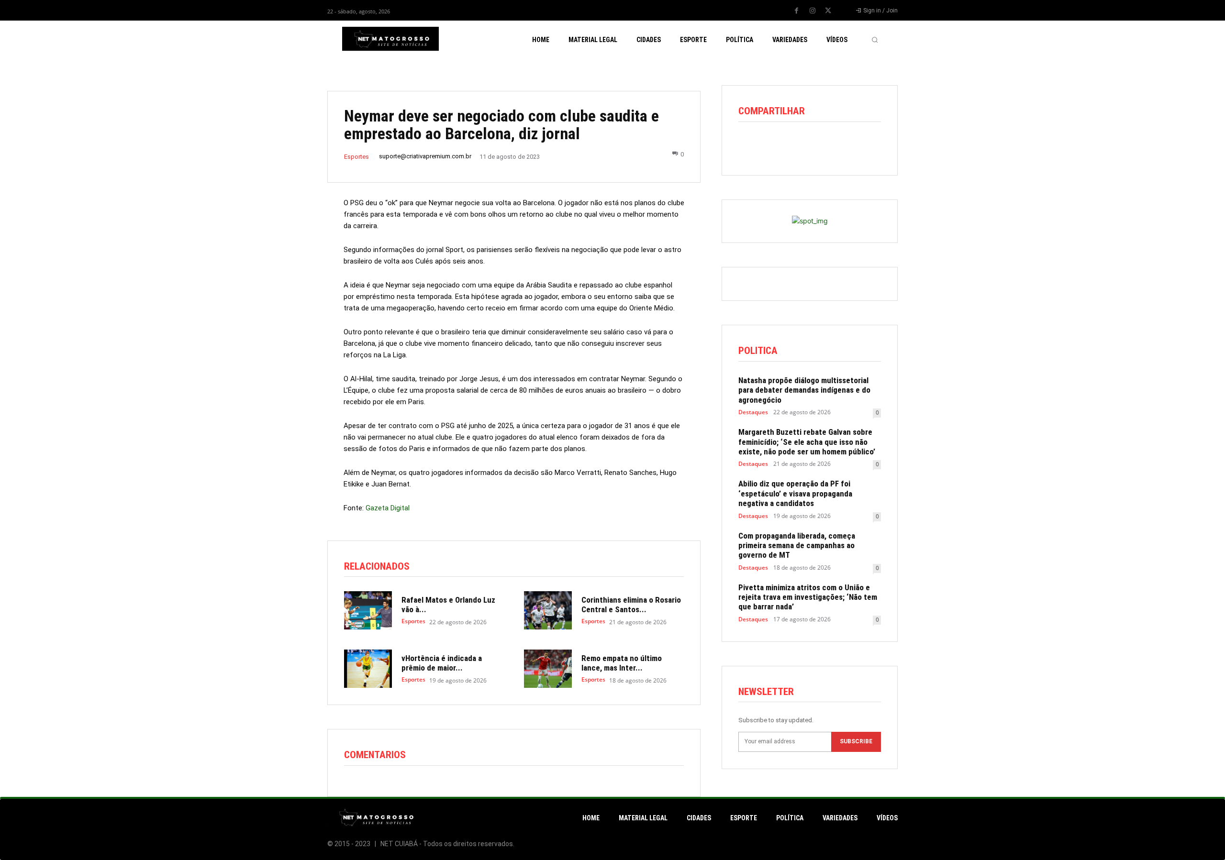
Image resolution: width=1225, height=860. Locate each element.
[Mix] (836, 145)
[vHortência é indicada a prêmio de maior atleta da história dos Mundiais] (368, 669)
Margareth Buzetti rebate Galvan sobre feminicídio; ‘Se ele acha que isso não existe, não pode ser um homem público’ (806, 441)
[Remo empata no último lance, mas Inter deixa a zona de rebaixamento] (548, 669)
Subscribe (856, 741)
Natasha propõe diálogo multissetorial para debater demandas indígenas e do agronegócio (804, 390)
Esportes (356, 157)
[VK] (858, 145)
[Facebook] (796, 11)
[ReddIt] (792, 145)
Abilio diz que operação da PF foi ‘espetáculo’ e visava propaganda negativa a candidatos (795, 493)
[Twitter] (828, 11)
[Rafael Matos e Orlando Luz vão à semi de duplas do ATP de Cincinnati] (368, 610)
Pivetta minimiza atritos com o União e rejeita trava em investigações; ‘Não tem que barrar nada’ (807, 597)
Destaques (753, 412)
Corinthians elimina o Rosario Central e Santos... (631, 604)
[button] (875, 40)
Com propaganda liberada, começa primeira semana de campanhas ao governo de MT (796, 545)
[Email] (814, 145)
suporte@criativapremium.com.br (425, 156)
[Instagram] (812, 11)
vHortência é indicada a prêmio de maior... (441, 663)
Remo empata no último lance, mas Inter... (621, 663)
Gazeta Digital (388, 508)
